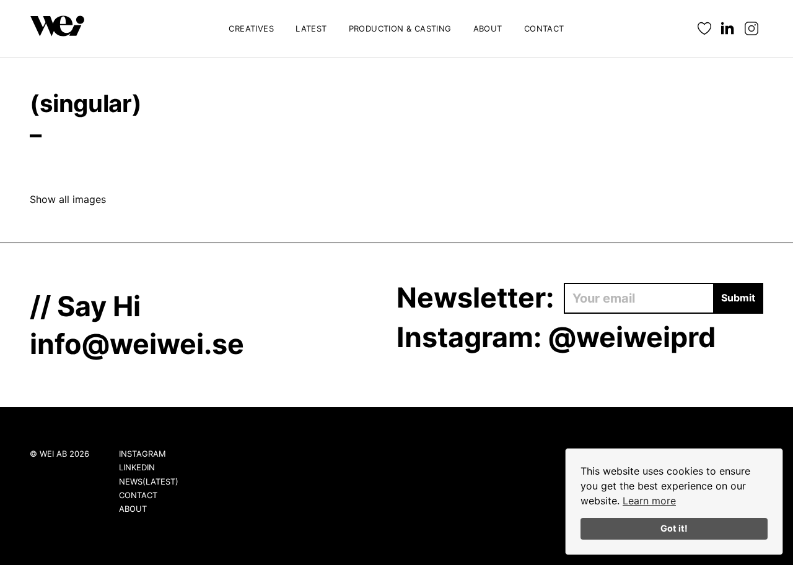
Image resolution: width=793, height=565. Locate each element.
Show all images (68, 199)
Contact (544, 28)
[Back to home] (57, 28)
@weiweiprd (632, 337)
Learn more (649, 500)
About (487, 28)
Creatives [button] (251, 28)
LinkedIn (137, 467)
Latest (311, 28)
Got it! (674, 528)
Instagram (142, 454)
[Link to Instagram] (751, 29)
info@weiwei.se (137, 344)
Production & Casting (400, 28)
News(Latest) (148, 481)
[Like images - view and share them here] (704, 29)
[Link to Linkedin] (728, 29)
